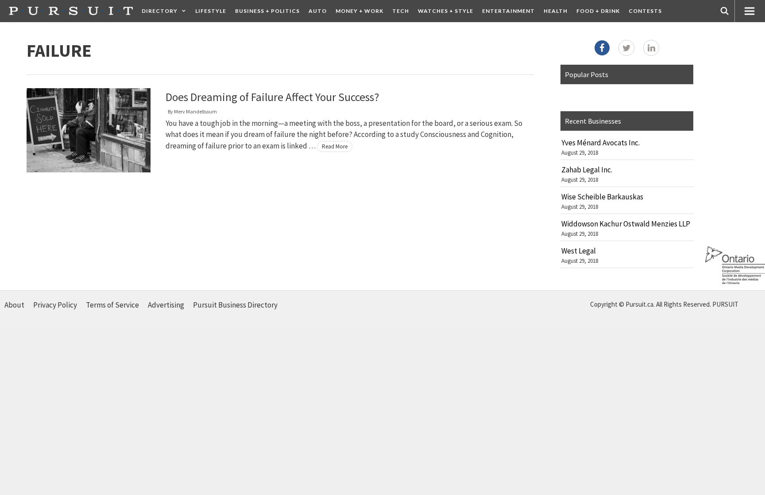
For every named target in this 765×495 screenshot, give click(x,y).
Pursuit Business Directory (235, 305)
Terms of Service (112, 305)
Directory (160, 11)
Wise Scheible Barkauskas (602, 197)
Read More (335, 146)
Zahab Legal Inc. (586, 170)
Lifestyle (210, 11)
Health (556, 11)
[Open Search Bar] (724, 11)
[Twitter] (626, 48)
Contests (645, 11)
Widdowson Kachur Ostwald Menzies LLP (625, 224)
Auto (318, 11)
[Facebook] (602, 47)
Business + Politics (267, 11)
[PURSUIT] (70, 11)
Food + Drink (598, 11)
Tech (400, 11)
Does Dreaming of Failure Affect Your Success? (272, 97)
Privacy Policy (55, 305)
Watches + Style (445, 11)
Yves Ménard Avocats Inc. (600, 143)
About (14, 305)
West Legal (578, 251)
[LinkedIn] (651, 48)
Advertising (166, 305)
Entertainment (508, 11)
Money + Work (359, 11)
